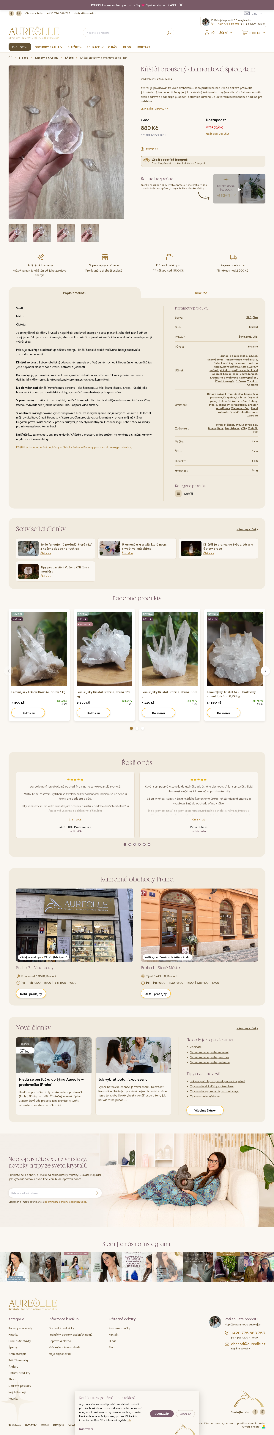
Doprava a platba (60, 1341)
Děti (255, 336)
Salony (253, 401)
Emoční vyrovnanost (233, 363)
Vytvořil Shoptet (250, 1426)
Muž (248, 336)
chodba (245, 411)
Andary (13, 1366)
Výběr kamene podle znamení (209, 1052)
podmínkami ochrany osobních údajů (66, 1201)
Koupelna (229, 397)
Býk (237, 424)
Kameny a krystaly (20, 1328)
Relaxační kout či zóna (233, 401)
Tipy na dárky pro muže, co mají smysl (214, 1091)
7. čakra (252, 381)
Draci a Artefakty (20, 1341)
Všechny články (247, 529)
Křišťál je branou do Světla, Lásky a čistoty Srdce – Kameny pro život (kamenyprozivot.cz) (74, 447)
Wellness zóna (240, 408)
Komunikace (230, 373)
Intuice (252, 355)
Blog (111, 1347)
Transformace (233, 359)
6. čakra (241, 381)
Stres (244, 366)
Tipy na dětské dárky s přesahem (212, 1086)
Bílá (248, 317)
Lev (255, 424)
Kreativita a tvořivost (224, 377)
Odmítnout (185, 1413)
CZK (254, 13)
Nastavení (86, 1429)
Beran (219, 424)
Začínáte (196, 1046)
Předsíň (234, 411)
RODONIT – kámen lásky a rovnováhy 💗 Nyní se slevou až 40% (133, 5)
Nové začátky (231, 366)
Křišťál (253, 326)
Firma (229, 393)
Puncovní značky (119, 1328)
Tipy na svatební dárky (205, 1096)
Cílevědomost (248, 373)
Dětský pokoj (215, 393)
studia (213, 404)
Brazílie (253, 346)
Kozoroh (246, 424)
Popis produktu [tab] (74, 292)
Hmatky (13, 1334)
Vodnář (252, 428)
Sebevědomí (215, 359)
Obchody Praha (34, 13)
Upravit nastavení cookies (250, 1423)
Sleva (12, 1379)
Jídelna (238, 393)
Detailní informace (152, 108)
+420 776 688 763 (58, 13)
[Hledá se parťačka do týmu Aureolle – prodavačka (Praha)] (54, 1055)
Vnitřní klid (250, 359)
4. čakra (225, 370)
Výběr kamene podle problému (210, 1062)
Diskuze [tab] (201, 292)
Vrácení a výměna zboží (64, 1347)
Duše (217, 363)
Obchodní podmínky (61, 1328)
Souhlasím (162, 1413)
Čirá (255, 317)
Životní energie (224, 381)
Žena (242, 336)
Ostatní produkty (19, 1373)
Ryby (220, 428)
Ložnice (241, 397)
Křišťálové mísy (19, 1360)
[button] (131, 728)
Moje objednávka (60, 1353)
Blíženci (229, 424)
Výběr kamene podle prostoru (209, 1057)
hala (254, 411)
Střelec (235, 428)
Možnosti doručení (218, 133)
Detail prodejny (31, 993)
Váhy (244, 428)
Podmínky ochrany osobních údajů (70, 1334)
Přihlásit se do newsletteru (97, 1193)
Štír (227, 428)
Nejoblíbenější (18, 1392)
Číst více (75, 819)
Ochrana (252, 384)
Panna (212, 428)
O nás (112, 1341)
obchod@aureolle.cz (85, 13)
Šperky (13, 1347)
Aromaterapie (17, 1353)
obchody (223, 404)
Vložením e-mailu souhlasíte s (48, 1201)
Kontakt (114, 1334)
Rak (255, 431)
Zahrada (252, 415)
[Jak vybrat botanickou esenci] (133, 1055)
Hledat (169, 32)
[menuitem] (20, 47)
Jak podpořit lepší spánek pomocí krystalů (217, 1081)
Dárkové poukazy (20, 1385)
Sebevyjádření (248, 377)
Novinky (13, 1398)
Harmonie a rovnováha (232, 355)
